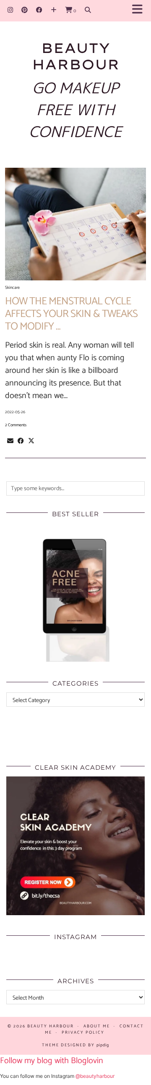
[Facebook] (39, 10)
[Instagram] (10, 10)
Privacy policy (83, 1032)
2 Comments (15, 425)
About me (96, 1026)
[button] (140, 10)
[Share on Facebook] (21, 441)
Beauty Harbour (76, 56)
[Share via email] (10, 441)
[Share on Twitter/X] (31, 441)
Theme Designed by (75, 1045)
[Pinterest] (24, 10)
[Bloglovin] (54, 10)
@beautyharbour (95, 1076)
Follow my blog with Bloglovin (51, 1061)
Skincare (12, 287)
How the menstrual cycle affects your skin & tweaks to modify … (71, 314)
